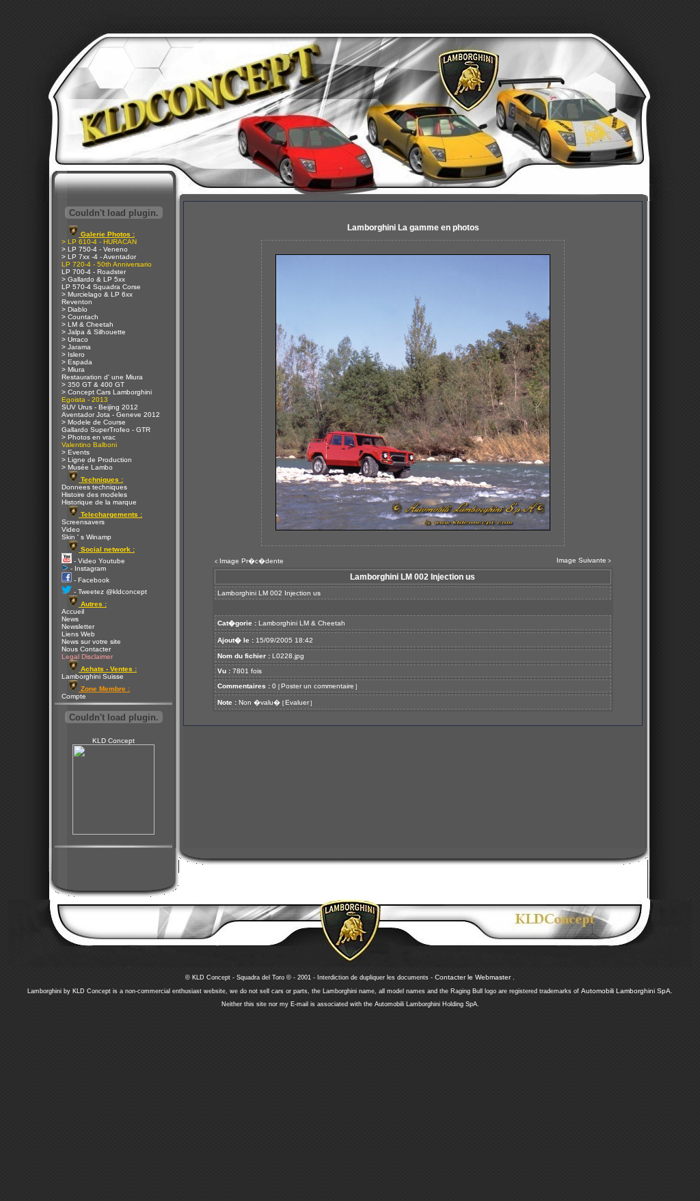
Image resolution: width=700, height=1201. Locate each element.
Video (71, 529)
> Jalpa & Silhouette (94, 332)
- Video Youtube (98, 561)
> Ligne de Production (97, 459)
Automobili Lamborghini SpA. (627, 991)
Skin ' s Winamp (86, 537)
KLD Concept (113, 740)
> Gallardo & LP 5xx (93, 279)
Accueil (73, 611)
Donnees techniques (94, 487)
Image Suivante (581, 560)
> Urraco (75, 339)
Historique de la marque (99, 502)
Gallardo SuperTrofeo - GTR (106, 429)
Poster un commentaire (317, 686)
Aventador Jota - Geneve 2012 (111, 414)
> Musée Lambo (87, 467)
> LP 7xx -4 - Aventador (99, 256)
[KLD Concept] (113, 832)
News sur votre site (91, 641)
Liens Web (78, 634)
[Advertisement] (350, 1100)
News (70, 619)
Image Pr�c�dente (251, 561)
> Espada (77, 362)
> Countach (80, 317)
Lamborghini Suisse (93, 676)
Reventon (77, 302)
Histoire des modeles (94, 494)
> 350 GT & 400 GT (93, 384)
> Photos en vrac (89, 437)
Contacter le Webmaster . (475, 977)
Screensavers (83, 522)
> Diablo (75, 309)
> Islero (73, 354)
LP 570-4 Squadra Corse (101, 287)
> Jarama (76, 347)
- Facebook (90, 580)
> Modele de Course (94, 422)
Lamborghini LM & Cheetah (301, 623)
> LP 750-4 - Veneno (95, 249)
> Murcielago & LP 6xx (97, 294)
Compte (74, 696)
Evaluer (297, 702)
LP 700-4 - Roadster (94, 271)
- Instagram (87, 568)
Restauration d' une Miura (102, 377)
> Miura (73, 369)
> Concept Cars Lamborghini (107, 392)
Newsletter (78, 626)
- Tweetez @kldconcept (109, 591)
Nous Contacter (86, 649)
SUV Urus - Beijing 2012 (100, 407)
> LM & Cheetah (87, 324)
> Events (76, 452)
